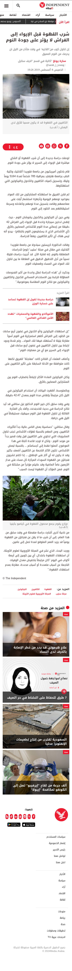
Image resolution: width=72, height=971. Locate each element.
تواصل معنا (59, 856)
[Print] (41, 146)
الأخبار (63, 15)
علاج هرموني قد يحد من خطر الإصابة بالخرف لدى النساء (40, 649)
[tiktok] (11, 816)
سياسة (49, 15)
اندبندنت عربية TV (56, 937)
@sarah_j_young (55, 65)
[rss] (7, 816)
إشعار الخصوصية (57, 843)
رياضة (62, 918)
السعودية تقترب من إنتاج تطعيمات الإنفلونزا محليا (41, 742)
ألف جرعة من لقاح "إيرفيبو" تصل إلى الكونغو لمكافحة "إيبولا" (40, 787)
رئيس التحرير (59, 850)
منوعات (61, 911)
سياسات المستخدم (56, 837)
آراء (38, 15)
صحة (44, 608)
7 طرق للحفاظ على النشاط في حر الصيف (37, 698)
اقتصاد (26, 15)
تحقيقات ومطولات (56, 931)
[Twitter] (29, 816)
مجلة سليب (61, 593)
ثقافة (12, 15)
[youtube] (20, 816)
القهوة (48, 589)
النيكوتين (22, 589)
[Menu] (6, 6)
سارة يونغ (59, 61)
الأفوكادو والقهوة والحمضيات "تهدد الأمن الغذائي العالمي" (30, 316)
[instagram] (24, 816)
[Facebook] (33, 816)
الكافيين (35, 589)
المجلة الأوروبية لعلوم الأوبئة (36, 593)
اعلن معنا (60, 862)
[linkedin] (15, 816)
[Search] (18, 6)
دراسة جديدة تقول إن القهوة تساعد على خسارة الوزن (30, 301)
